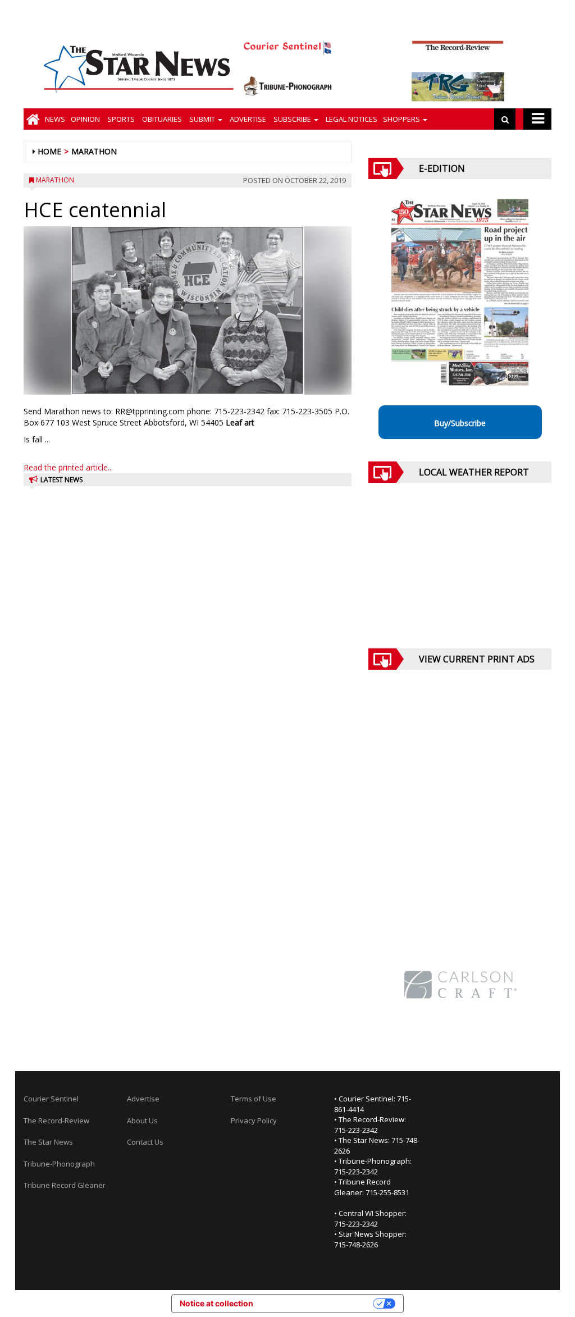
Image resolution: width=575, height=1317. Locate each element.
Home (49, 151)
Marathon (94, 151)
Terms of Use (253, 1099)
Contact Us (145, 1142)
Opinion (85, 119)
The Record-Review (56, 1120)
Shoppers (402, 119)
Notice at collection (216, 1303)
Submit (202, 119)
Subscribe (292, 119)
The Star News (48, 1142)
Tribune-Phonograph (59, 1164)
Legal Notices (350, 119)
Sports (120, 119)
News (55, 119)
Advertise (247, 119)
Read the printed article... (68, 467)
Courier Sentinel (51, 1099)
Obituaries (161, 119)
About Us (142, 1120)
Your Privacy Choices (318, 1303)
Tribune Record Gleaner (65, 1185)
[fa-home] (33, 119)
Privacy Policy (254, 1120)
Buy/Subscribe (460, 423)
